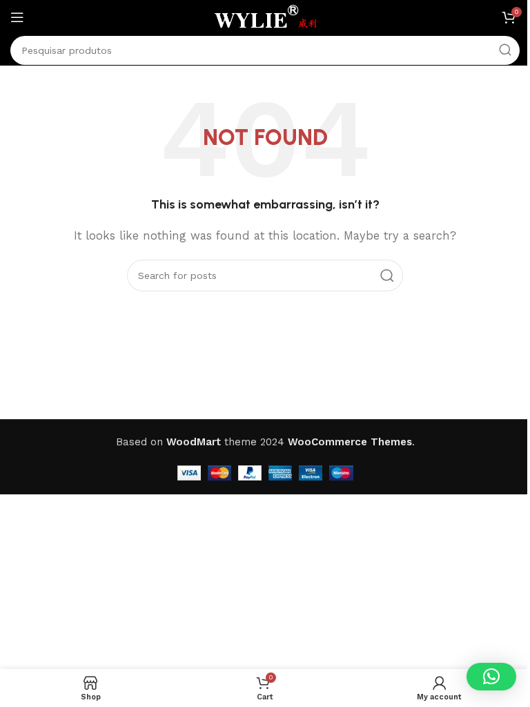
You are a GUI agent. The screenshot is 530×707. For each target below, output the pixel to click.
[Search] (505, 50)
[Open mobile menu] (17, 17)
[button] (491, 676)
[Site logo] (265, 16)
